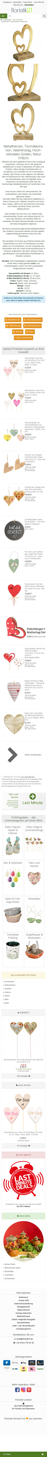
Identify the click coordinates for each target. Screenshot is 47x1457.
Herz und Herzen (18, 20)
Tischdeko (8, 1275)
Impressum (23, 1297)
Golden (18, 331)
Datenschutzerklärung (23, 1303)
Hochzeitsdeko (33, 325)
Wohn (7, 996)
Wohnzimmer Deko (12, 1268)
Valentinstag (14, 325)
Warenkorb (18, 5)
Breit (6, 1003)
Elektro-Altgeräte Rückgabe (23, 1319)
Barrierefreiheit (23, 1323)
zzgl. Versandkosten (28, 777)
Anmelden (29, 5)
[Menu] (3, 16)
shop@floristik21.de (25, 1339)
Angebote (24, 1012)
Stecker (7, 989)
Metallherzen (14, 319)
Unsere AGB (23, 1300)
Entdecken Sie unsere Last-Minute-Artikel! (23, 1205)
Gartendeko (9, 1278)
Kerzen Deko (9, 1264)
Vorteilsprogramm (23, 1329)
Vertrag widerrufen (23, 1313)
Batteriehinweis (23, 1316)
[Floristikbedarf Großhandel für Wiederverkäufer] (23, 10)
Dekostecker (10, 985)
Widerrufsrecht (23, 1310)
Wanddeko (9, 1271)
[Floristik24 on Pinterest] (29, 1390)
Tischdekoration (34, 319)
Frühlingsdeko (7, 20)
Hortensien (9, 981)
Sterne (7, 992)
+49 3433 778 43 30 (25, 1343)
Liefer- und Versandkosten (23, 1326)
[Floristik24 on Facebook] (17, 1390)
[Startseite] (1, 20)
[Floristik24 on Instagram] (23, 1390)
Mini (6, 999)
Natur (31, 331)
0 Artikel (6, 1454)
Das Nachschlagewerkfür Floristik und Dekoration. (23, 1407)
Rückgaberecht (23, 1307)
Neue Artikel (24, 1085)
